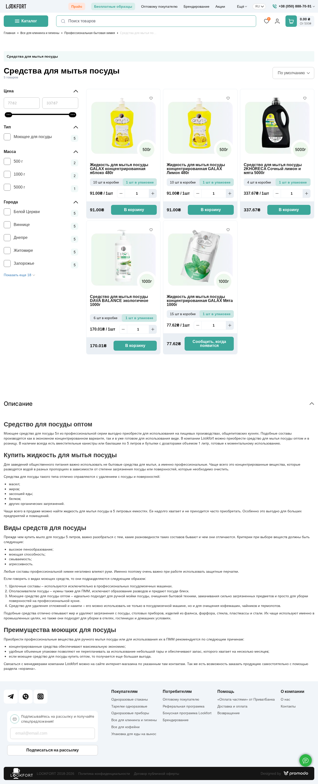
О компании (292, 692)
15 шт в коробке (183, 314)
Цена (9, 91)
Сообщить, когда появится (209, 343)
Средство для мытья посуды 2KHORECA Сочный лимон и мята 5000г (273, 169)
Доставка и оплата (232, 706)
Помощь (225, 692)
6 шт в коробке (106, 318)
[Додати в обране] (151, 98)
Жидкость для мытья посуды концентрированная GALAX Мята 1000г (200, 301)
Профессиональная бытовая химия (89, 33)
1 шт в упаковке (140, 182)
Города (11, 202)
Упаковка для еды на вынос (133, 734)
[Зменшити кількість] (121, 193)
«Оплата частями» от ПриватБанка (246, 699)
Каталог (29, 21)
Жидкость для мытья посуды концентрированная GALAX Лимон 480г (196, 169)
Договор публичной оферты (156, 773)
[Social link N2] (26, 697)
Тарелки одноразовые (129, 706)
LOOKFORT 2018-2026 (55, 773)
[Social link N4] (40, 697)
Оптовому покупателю (159, 6)
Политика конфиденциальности (104, 773)
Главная (9, 33)
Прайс (76, 6)
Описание (18, 403)
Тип (7, 127)
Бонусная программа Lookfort (187, 713)
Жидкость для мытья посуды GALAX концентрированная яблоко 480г (119, 169)
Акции (220, 6)
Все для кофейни (125, 727)
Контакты (288, 706)
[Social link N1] (11, 697)
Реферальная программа (183, 706)
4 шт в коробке (259, 182)
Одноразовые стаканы (129, 699)
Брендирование (196, 6)
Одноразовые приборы (130, 713)
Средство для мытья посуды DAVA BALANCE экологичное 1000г (119, 301)
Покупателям (124, 692)
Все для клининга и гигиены (39, 33)
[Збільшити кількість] (153, 193)
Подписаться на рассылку (52, 750)
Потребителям (177, 692)
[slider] (8, 114)
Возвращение (228, 713)
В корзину (134, 210)
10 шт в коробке (106, 182)
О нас (285, 699)
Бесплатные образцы (113, 6)
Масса (10, 151)
